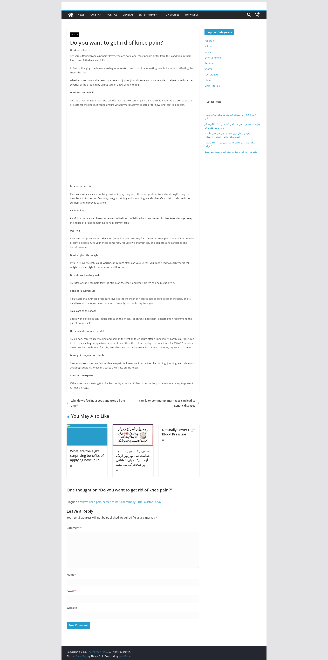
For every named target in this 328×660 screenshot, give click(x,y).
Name (72, 574)
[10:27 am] (71, 50)
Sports (208, 69)
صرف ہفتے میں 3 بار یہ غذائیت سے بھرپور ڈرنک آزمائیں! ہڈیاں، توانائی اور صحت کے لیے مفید (133, 458)
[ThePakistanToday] (71, 15)
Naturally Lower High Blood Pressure (178, 431)
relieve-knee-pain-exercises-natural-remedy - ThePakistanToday (120, 502)
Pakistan (95, 14)
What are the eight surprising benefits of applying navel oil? (87, 455)
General (128, 14)
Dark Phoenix (83, 49)
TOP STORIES (171, 14)
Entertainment (149, 14)
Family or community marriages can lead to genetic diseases (167, 403)
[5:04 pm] (117, 470)
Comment (74, 528)
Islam (207, 80)
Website (72, 608)
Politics (112, 14)
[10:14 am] (71, 466)
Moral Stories (212, 85)
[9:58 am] (163, 440)
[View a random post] (257, 15)
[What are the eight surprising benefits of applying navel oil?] (87, 426)
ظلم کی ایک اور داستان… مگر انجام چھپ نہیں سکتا (230, 151)
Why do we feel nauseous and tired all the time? (98, 403)
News (81, 14)
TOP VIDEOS (192, 14)
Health (74, 34)
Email (71, 591)
